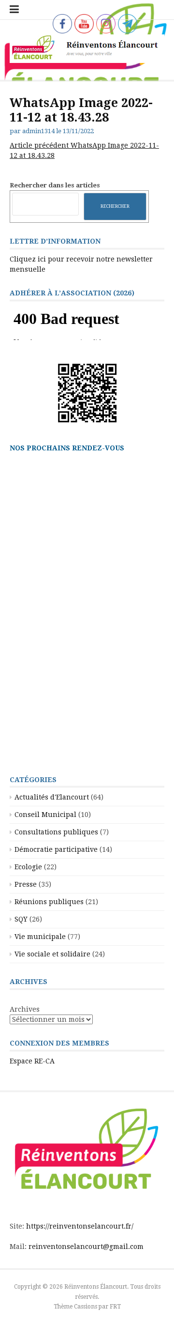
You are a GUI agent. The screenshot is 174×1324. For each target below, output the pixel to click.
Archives (25, 1009)
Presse (25, 884)
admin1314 (38, 131)
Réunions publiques (49, 902)
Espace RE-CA (32, 1061)
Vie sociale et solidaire (52, 954)
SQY (21, 919)
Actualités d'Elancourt (51, 797)
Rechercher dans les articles (55, 185)
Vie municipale (40, 936)
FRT (115, 1306)
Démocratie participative (56, 849)
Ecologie (28, 867)
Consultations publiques (56, 832)
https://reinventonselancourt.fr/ (79, 1226)
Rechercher (115, 206)
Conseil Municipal (45, 814)
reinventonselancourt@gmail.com (86, 1246)
